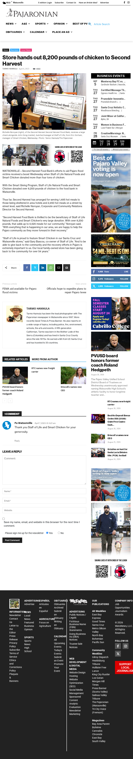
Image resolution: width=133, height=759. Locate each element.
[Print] (66, 267)
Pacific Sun (98, 642)
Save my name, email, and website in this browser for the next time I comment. (42, 524)
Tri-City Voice (99, 709)
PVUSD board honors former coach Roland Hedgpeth (12, 390)
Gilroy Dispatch (100, 657)
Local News (26, 50)
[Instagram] (128, 3)
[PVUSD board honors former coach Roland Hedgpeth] (15, 375)
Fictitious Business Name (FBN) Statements (77, 625)
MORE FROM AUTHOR (45, 359)
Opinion (28, 629)
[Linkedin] (42, 267)
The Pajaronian (100, 702)
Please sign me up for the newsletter (24, 533)
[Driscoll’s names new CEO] (73, 375)
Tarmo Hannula (9, 68)
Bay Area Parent (101, 723)
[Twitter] (34, 267)
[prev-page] (4, 401)
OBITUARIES (61, 600)
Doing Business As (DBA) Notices (77, 637)
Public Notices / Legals (77, 616)
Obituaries (59, 604)
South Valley (98, 741)
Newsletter (15, 615)
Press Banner (99, 688)
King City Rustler (101, 674)
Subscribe (14, 649)
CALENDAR (60, 636)
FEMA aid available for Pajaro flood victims (19, 290)
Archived (58, 607)
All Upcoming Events (59, 643)
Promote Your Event (58, 667)
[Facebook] (124, 3)
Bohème (96, 727)
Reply (17, 441)
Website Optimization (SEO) (76, 683)
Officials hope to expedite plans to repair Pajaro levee (66, 290)
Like (126, 271)
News (5, 50)
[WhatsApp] (50, 267)
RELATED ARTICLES (16, 359)
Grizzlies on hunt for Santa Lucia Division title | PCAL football (117, 452)
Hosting (73, 676)
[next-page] (10, 401)
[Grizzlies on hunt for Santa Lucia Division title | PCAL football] (98, 452)
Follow (124, 279)
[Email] (58, 267)
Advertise (29, 604)
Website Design (77, 672)
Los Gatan (97, 677)
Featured (29, 622)
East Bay (97, 737)
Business (14, 50)
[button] (98, 24)
